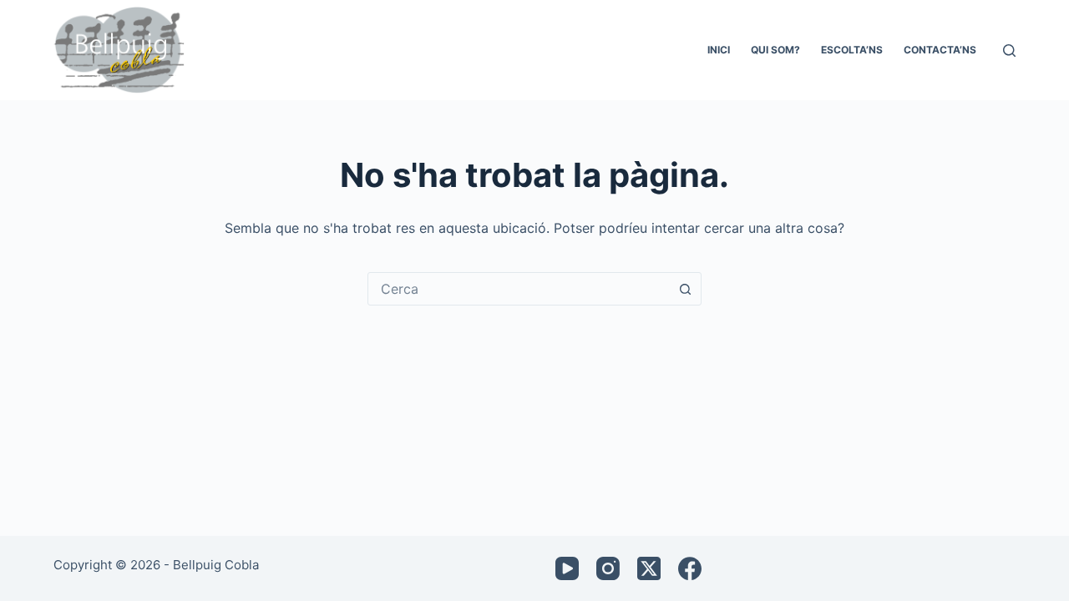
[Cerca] (1009, 50)
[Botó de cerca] (685, 289)
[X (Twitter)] (649, 568)
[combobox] (518, 289)
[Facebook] (690, 568)
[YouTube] (567, 568)
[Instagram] (608, 568)
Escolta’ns (852, 49)
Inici (718, 49)
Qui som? (775, 49)
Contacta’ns (940, 49)
